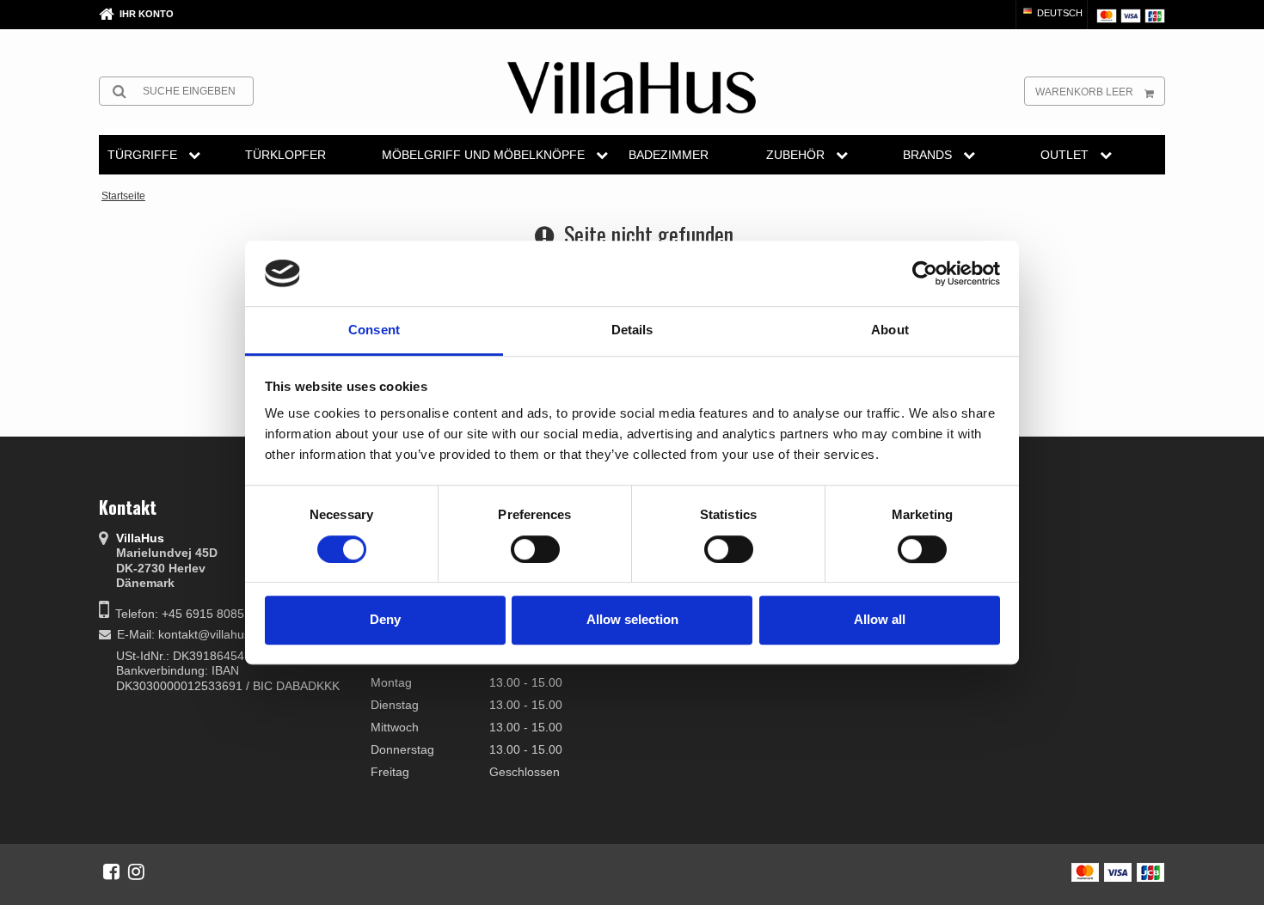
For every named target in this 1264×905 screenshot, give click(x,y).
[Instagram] (136, 871)
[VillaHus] (631, 87)
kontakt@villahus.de (212, 634)
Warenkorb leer (1084, 92)
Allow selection (632, 619)
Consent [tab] (374, 330)
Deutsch (1058, 13)
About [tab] (890, 330)
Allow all (879, 619)
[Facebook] (111, 871)
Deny (385, 619)
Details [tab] (632, 330)
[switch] (535, 549)
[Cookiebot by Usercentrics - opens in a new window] (925, 273)
